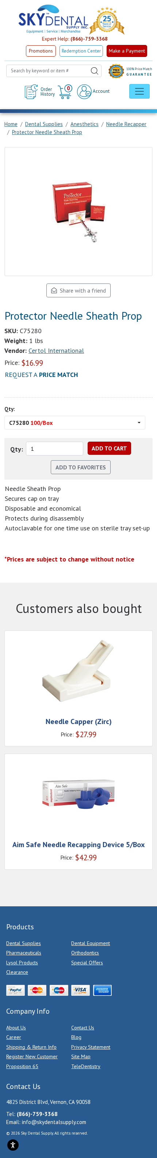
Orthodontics (85, 952)
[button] (66, 91)
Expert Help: (75, 38)
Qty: (9, 408)
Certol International (56, 350)
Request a (41, 374)
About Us (16, 1027)
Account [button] (101, 91)
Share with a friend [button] (81, 290)
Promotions (41, 51)
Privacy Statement (90, 1047)
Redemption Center (81, 51)
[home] (53, 19)
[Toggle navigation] (139, 91)
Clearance (17, 972)
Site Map (81, 1056)
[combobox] (54, 71)
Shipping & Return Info (31, 1047)
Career (13, 1037)
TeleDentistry (85, 1066)
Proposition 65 (22, 1066)
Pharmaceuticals (23, 952)
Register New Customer (32, 1056)
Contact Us (82, 1027)
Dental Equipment (90, 943)
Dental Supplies (23, 943)
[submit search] (94, 71)
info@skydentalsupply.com (54, 1122)
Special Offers (87, 962)
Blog (76, 1037)
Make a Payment (127, 50)
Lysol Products (22, 962)
